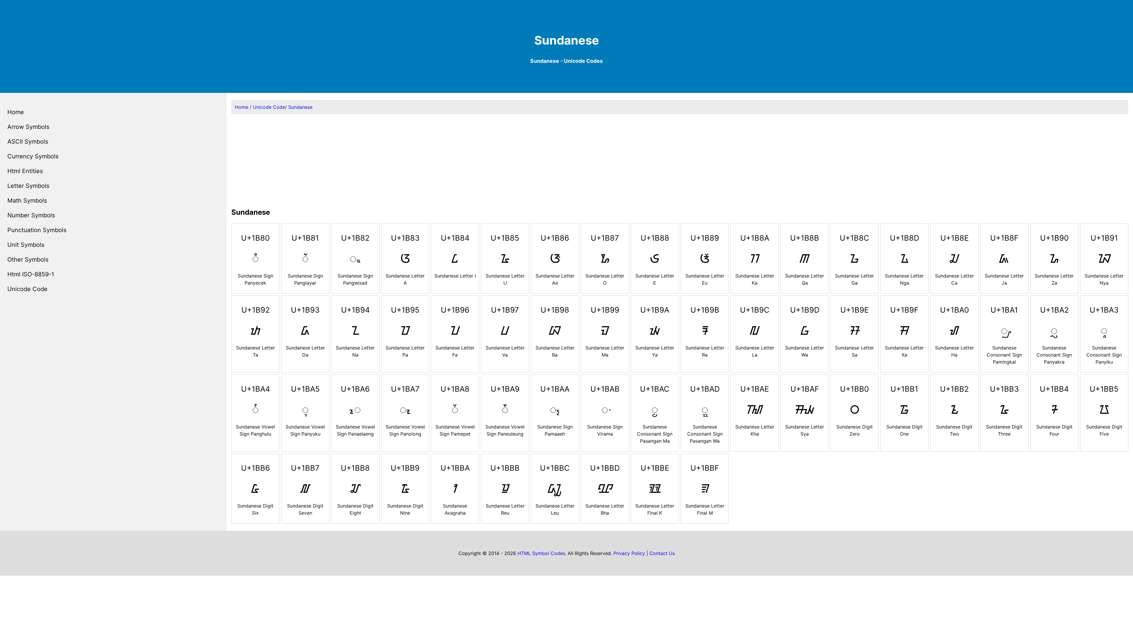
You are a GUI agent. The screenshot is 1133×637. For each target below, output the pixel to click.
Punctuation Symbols (36, 230)
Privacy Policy (629, 553)
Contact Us (662, 553)
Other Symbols (27, 259)
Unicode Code (27, 289)
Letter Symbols (28, 185)
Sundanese (300, 107)
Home (15, 112)
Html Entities (25, 171)
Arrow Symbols (28, 126)
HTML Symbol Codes (541, 553)
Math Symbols (27, 200)
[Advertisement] (680, 160)
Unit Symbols (25, 244)
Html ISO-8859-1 (30, 274)
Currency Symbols (32, 156)
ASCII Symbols (27, 141)
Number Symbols (31, 215)
